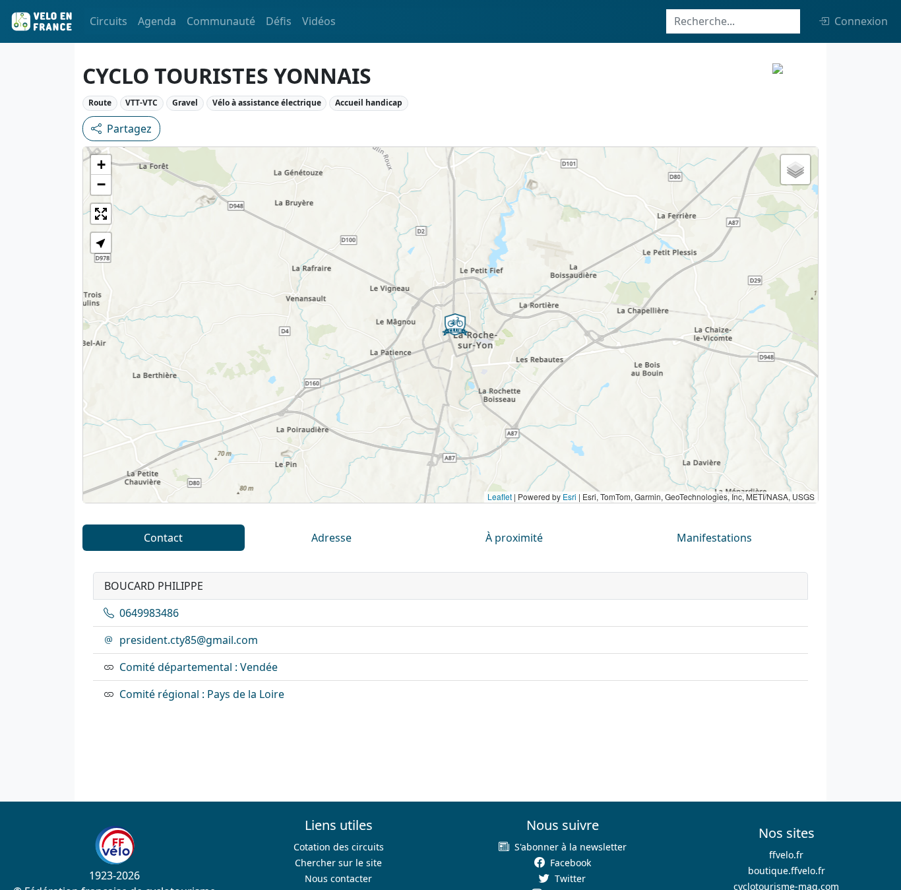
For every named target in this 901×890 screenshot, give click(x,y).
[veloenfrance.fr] (41, 21)
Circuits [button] (108, 21)
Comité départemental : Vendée (198, 667)
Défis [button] (279, 21)
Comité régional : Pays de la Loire (201, 694)
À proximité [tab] (514, 537)
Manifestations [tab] (714, 537)
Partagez (129, 128)
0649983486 (149, 613)
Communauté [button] (221, 21)
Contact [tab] (163, 537)
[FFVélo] (115, 846)
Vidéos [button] (319, 21)
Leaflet (499, 496)
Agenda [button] (157, 21)
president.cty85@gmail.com (188, 640)
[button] (455, 324)
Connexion (861, 21)
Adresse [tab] (331, 537)
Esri (569, 496)
